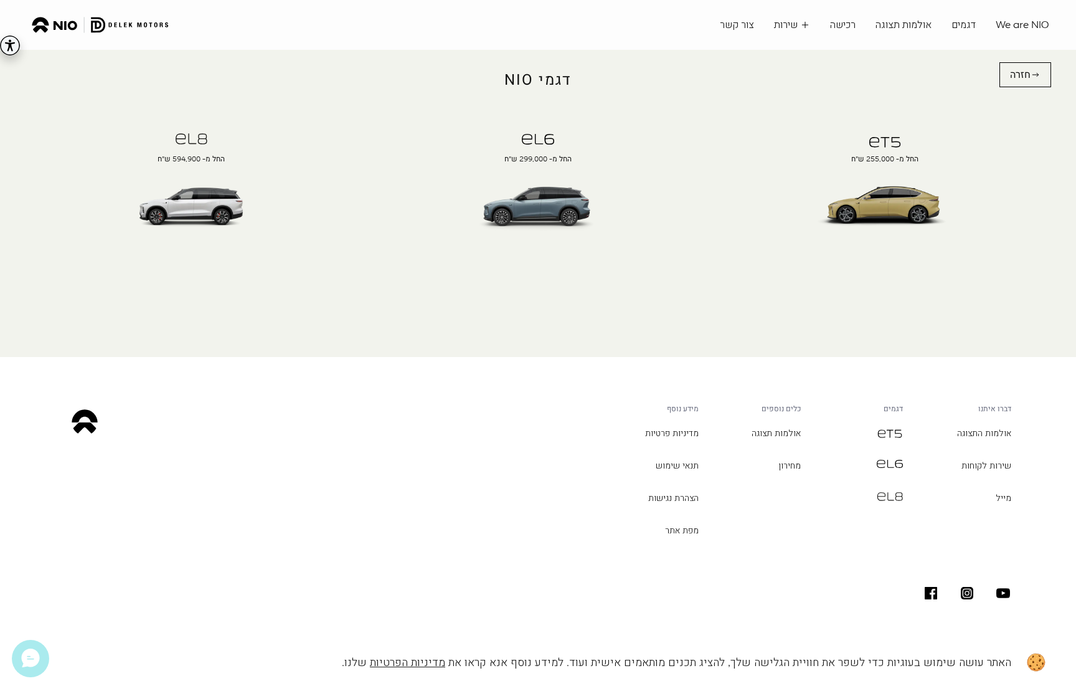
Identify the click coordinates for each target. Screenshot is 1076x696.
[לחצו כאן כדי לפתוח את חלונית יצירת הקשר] (30, 658)
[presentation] (885, 202)
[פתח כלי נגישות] (10, 45)
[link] (1025, 74)
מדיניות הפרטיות (407, 662)
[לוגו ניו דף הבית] (100, 24)
